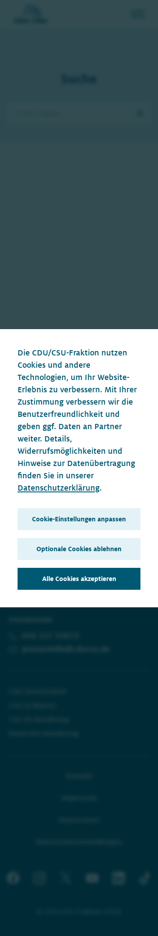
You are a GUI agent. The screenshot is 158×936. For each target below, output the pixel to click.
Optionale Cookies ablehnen (79, 548)
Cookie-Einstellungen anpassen (79, 519)
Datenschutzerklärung (59, 488)
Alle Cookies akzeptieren (79, 578)
